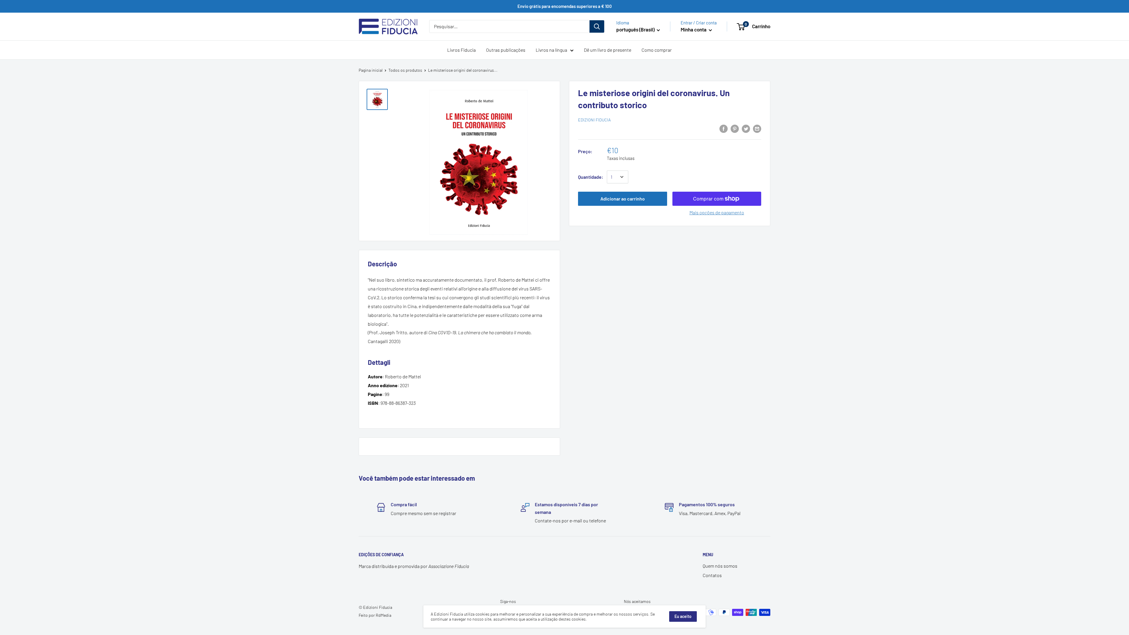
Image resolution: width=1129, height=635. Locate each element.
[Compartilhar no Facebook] (723, 128)
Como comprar (657, 50)
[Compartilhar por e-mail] (757, 128)
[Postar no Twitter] (746, 128)
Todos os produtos (405, 70)
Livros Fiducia (461, 50)
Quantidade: (590, 177)
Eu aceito (683, 616)
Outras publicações (505, 50)
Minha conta (694, 29)
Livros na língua (551, 50)
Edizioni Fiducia (594, 119)
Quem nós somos (720, 566)
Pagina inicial (371, 70)
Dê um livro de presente (607, 50)
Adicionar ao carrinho (622, 198)
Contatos (712, 575)
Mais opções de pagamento (716, 212)
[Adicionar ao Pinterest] (735, 128)
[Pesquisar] (596, 26)
